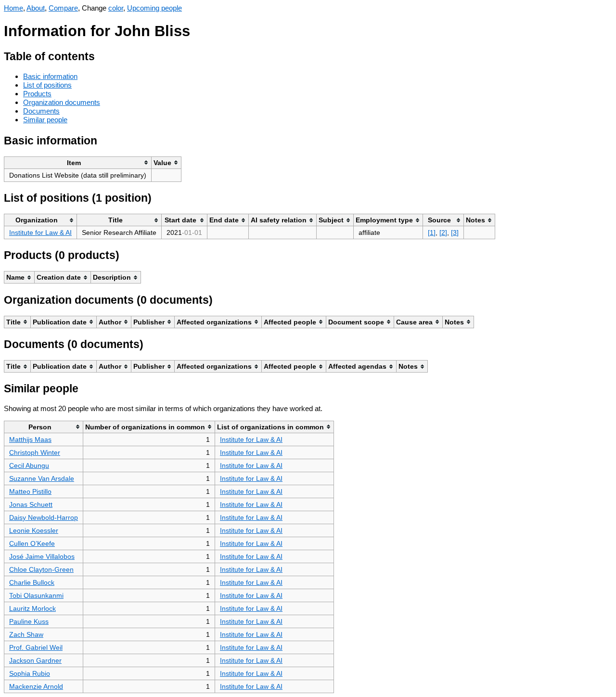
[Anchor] (102, 55)
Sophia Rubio (29, 673)
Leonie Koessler (33, 530)
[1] (432, 232)
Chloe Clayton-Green (41, 569)
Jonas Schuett (30, 504)
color (115, 8)
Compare (63, 8)
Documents (41, 111)
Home (13, 8)
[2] (443, 232)
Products (37, 94)
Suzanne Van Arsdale (41, 478)
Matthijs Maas (30, 439)
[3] (455, 232)
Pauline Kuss (29, 621)
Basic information (50, 76)
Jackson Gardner (35, 660)
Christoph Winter (34, 452)
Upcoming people (154, 8)
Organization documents (61, 102)
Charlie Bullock (31, 582)
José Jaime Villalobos (42, 556)
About (35, 8)
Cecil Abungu (29, 465)
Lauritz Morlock (32, 608)
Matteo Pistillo (30, 491)
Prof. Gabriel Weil (36, 647)
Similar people (45, 120)
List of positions (47, 85)
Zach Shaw (26, 634)
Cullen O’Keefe (32, 543)
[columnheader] (78, 162)
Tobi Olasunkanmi (36, 595)
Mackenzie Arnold (36, 686)
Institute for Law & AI (40, 232)
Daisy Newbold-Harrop (43, 517)
